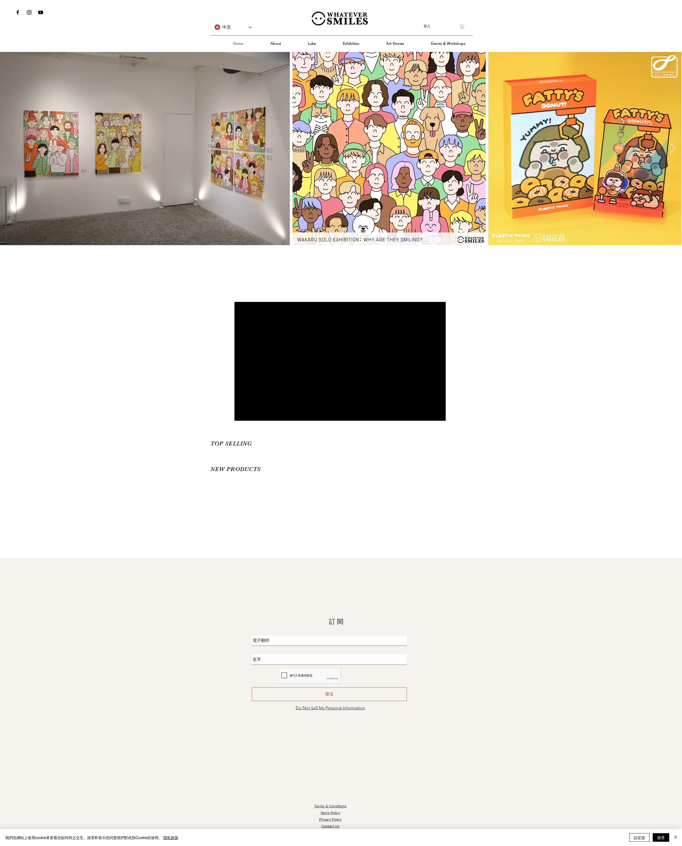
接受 (661, 837)
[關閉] (675, 837)
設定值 (639, 837)
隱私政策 (170, 837)
